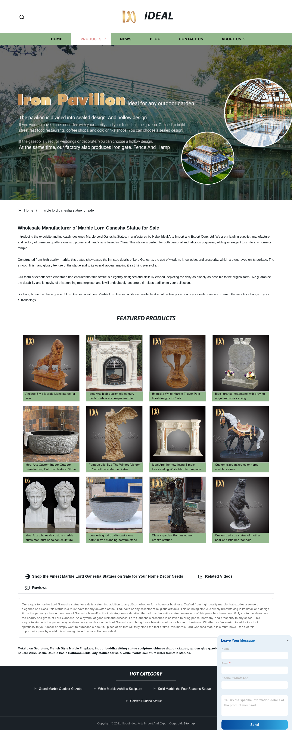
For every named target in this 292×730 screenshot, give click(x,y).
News (125, 39)
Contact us (191, 39)
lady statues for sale (106, 653)
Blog (155, 39)
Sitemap (189, 723)
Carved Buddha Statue (146, 701)
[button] (22, 17)
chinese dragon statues (170, 648)
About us (231, 39)
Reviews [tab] (39, 588)
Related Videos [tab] (219, 576)
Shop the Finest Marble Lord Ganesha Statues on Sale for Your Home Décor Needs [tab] (107, 576)
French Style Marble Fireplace (71, 648)
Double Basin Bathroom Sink (69, 653)
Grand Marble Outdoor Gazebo (60, 688)
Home (56, 39)
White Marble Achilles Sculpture (120, 688)
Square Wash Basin (32, 653)
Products (91, 39)
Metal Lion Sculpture (33, 648)
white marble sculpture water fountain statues (156, 653)
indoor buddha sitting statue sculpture (123, 648)
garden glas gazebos (205, 648)
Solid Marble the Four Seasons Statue (184, 688)
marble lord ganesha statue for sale (67, 210)
